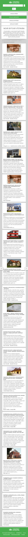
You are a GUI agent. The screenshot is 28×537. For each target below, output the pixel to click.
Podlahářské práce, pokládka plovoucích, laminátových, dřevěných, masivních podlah (13, 414)
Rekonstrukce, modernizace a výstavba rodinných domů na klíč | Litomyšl (12, 461)
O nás (24, 533)
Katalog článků (14, 24)
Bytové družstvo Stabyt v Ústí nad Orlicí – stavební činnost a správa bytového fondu (13, 160)
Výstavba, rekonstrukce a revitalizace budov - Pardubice (13, 288)
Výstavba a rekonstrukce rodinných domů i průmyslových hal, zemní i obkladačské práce (13, 378)
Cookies (23, 534)
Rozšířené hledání (22, 5)
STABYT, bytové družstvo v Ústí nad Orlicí (12, 172)
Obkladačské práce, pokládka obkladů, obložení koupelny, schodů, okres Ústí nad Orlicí (13, 432)
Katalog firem (14, 13)
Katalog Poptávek (14, 20)
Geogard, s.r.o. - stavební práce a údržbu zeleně (14, 146)
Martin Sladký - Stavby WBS (9, 409)
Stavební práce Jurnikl (8, 327)
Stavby (20, 40)
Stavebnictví (14, 40)
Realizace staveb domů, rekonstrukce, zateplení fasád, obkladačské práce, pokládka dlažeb (12, 186)
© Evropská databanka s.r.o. (8, 533)
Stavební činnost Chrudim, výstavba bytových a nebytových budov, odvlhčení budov (13, 333)
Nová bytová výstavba (9, 42)
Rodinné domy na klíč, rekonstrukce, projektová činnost (12, 81)
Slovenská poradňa (15, 534)
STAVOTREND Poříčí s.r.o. (8, 227)
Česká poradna (6, 534)
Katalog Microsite (14, 17)
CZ (13, 8)
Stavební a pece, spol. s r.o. (9, 92)
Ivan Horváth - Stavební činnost (10, 67)
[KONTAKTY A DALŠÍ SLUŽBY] (26, 268)
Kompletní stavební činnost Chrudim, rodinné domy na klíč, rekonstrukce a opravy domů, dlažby (14, 270)
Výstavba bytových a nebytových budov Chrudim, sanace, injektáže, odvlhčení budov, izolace (14, 351)
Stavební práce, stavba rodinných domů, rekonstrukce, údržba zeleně (12, 132)
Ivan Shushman (6, 200)
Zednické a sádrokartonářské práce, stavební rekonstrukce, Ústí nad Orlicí (14, 396)
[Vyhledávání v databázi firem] (14, 529)
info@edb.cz (19, 533)
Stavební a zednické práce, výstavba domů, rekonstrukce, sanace (13, 55)
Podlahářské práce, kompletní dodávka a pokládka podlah (13, 478)
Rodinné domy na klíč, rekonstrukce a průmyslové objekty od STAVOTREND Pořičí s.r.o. (13, 215)
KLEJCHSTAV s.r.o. (7, 256)
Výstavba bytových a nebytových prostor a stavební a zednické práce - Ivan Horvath (13, 106)
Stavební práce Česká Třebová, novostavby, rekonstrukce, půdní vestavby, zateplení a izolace (13, 242)
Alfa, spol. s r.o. (6, 473)
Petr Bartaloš (6, 490)
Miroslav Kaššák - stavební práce (10, 300)
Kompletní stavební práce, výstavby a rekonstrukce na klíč (12, 513)
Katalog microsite (6, 40)
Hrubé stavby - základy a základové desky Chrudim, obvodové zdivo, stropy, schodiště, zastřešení (13, 314)
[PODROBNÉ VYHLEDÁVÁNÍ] (1, 268)
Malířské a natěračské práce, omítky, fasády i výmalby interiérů (14, 495)
